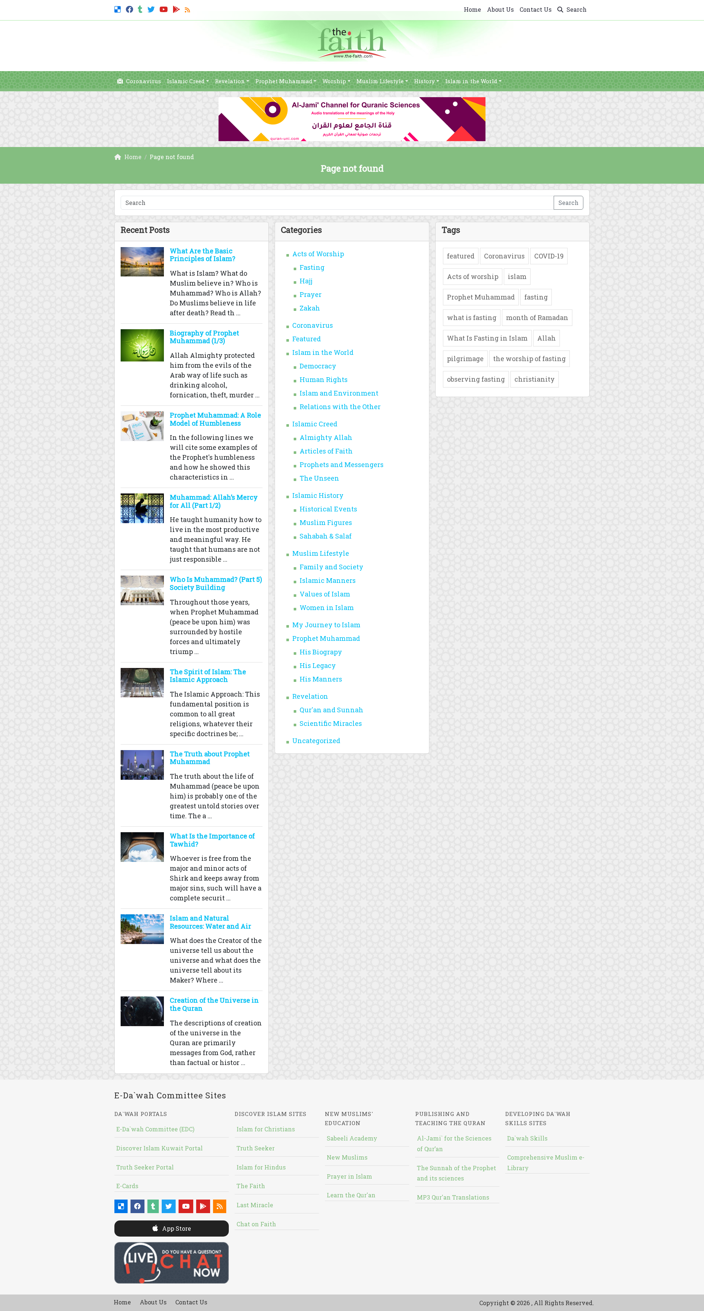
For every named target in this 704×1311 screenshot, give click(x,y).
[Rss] (188, 9)
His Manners (321, 679)
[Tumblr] (141, 9)
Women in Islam (327, 607)
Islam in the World (471, 81)
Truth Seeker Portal (145, 1167)
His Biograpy (321, 651)
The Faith (250, 1186)
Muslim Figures (326, 522)
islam (517, 276)
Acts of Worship (318, 253)
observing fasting (476, 379)
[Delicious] (118, 9)
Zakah (310, 308)
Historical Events (328, 508)
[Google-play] (177, 9)
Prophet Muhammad (283, 81)
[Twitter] (152, 9)
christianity (534, 379)
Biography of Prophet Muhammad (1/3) (204, 336)
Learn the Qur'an (351, 1195)
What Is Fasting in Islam (487, 338)
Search (576, 9)
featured (460, 255)
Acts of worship (472, 276)
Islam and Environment (339, 393)
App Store (176, 1228)
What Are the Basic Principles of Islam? (202, 254)
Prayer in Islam (349, 1176)
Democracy (318, 365)
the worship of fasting (529, 358)
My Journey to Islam (326, 624)
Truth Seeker (255, 1148)
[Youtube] (165, 9)
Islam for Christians (265, 1129)
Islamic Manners (328, 580)
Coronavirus (143, 81)
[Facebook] (130, 9)
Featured (306, 338)
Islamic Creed (186, 81)
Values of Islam (325, 594)
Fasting (312, 267)
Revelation (230, 81)
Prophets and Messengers (342, 464)
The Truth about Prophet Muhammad (210, 757)
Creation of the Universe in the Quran (214, 1004)
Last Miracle (254, 1205)
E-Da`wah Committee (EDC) (155, 1129)
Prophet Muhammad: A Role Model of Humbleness (215, 419)
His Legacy (318, 665)
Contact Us (535, 9)
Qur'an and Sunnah (331, 709)
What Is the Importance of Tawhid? (212, 839)
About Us (500, 9)
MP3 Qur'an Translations (453, 1197)
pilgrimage (465, 358)
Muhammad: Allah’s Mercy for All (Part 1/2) (214, 501)
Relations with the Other (340, 406)
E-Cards (127, 1186)
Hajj (306, 280)
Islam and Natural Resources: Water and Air (210, 922)
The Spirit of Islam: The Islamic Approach (208, 675)
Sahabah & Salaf (326, 536)
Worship (334, 81)
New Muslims (347, 1157)
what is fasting (471, 317)
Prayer (311, 294)
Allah (546, 338)
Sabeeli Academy (352, 1138)
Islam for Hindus (261, 1167)
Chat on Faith (256, 1224)
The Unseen (319, 478)
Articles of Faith (326, 451)
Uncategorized (316, 740)
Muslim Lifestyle (380, 81)
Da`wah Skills (527, 1138)
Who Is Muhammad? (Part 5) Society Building (216, 583)
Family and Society (331, 566)
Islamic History (318, 495)
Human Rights (324, 379)
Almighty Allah (326, 437)
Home (472, 9)
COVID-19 (549, 255)
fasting (536, 297)
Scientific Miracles (331, 723)
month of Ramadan (537, 317)
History (424, 81)
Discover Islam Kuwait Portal (159, 1148)
